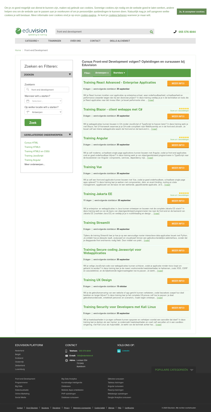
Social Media (20, 397)
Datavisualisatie (22, 389)
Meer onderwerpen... (35, 164)
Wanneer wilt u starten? (37, 96)
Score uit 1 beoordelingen (179, 111)
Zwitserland (20, 365)
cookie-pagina (88, 15)
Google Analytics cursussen (119, 397)
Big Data (18, 386)
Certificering (129, 408)
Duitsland (19, 358)
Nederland (19, 350)
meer (151, 100)
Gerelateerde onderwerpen (43, 135)
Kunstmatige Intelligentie (71, 382)
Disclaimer (56, 408)
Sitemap (111, 408)
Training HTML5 (32, 146)
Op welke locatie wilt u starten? (42, 107)
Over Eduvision (32, 408)
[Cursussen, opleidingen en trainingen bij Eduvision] (31, 32)
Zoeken (29, 74)
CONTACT (95, 41)
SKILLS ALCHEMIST (120, 41)
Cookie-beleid (100, 408)
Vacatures (45, 408)
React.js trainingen (116, 389)
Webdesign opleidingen (118, 393)
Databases (66, 386)
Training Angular (33, 159)
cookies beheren (118, 15)
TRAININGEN (54, 41)
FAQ (119, 408)
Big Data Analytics (69, 378)
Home (18, 50)
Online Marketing (22, 393)
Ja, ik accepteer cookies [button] (192, 11)
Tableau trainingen (116, 382)
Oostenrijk (19, 361)
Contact (20, 408)
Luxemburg (20, 369)
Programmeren (21, 382)
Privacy (67, 408)
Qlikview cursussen (116, 378)
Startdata (118, 72)
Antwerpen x (102, 72)
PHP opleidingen (68, 393)
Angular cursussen (116, 386)
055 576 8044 (186, 32)
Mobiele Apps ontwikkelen (72, 389)
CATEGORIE (31, 41)
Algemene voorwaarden (82, 408)
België (18, 354)
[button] (151, 15)
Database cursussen (70, 397)
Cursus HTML (31, 142)
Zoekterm (30, 84)
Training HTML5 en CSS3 (37, 151)
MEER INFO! (178, 83)
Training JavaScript (34, 155)
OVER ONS (75, 41)
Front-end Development (25, 378)
